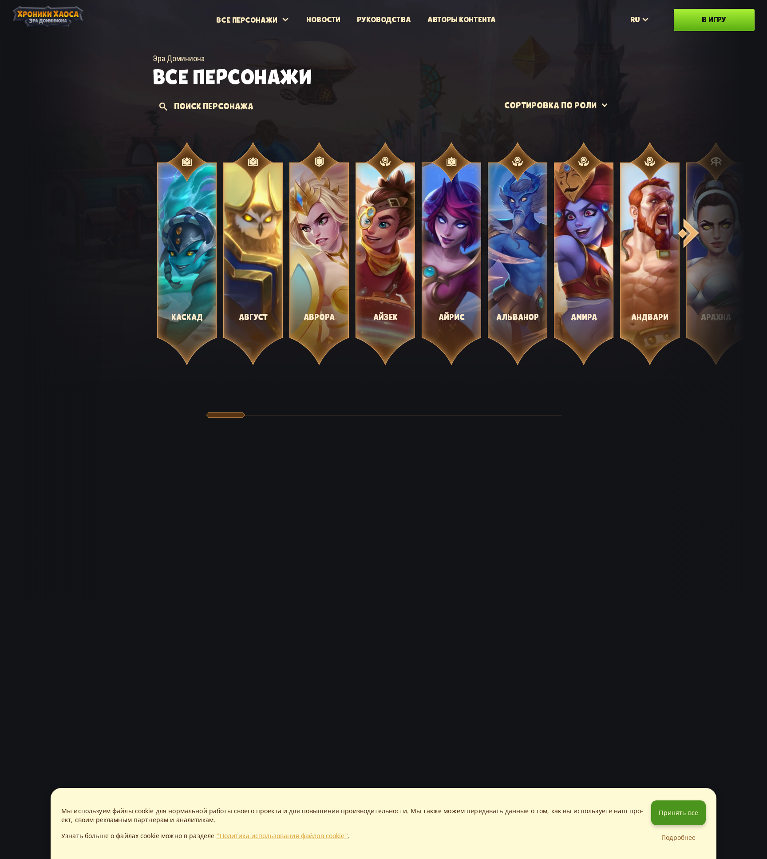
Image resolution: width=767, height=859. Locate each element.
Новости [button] (323, 19)
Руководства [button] (384, 19)
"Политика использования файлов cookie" (282, 835)
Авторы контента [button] (461, 19)
